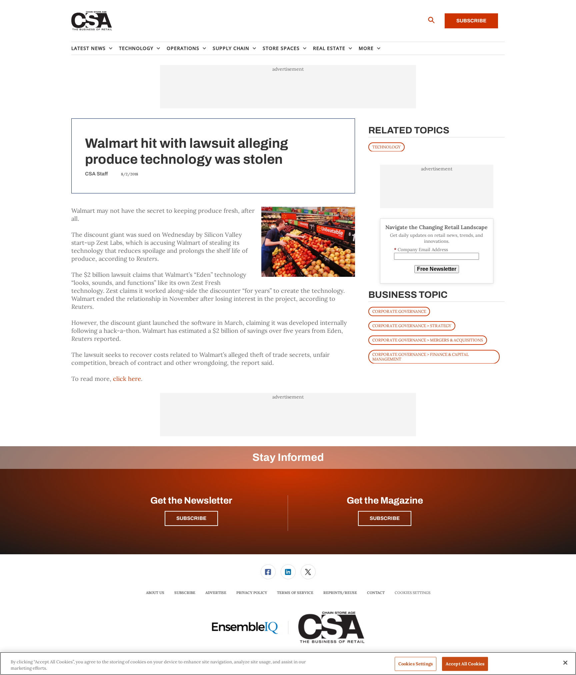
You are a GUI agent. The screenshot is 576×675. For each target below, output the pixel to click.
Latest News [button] (88, 48)
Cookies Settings (412, 593)
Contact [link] (376, 592)
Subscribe (471, 20)
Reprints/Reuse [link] (340, 592)
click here (127, 379)
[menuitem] (95, 48)
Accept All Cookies (465, 664)
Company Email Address (421, 249)
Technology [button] (136, 48)
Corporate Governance (399, 310)
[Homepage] (91, 21)
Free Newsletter (436, 269)
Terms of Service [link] (295, 592)
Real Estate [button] (329, 48)
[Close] (565, 662)
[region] (288, 663)
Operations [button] (183, 48)
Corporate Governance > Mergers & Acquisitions (427, 339)
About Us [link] (155, 592)
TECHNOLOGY (386, 146)
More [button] (366, 48)
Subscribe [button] (191, 518)
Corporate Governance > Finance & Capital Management (420, 356)
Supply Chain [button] (231, 48)
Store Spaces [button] (281, 48)
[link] (268, 571)
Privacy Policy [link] (251, 592)
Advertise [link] (215, 592)
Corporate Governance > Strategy (411, 325)
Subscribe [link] (184, 592)
